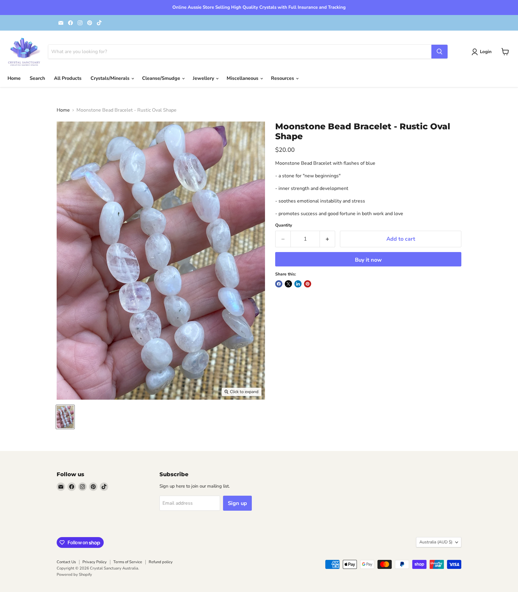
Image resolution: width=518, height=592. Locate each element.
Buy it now (368, 259)
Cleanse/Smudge (161, 78)
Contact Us (66, 562)
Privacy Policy (94, 562)
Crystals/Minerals (111, 78)
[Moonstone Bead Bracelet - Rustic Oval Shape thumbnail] (65, 417)
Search (37, 78)
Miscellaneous (243, 78)
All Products (68, 78)
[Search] (439, 52)
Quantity (283, 225)
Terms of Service (127, 562)
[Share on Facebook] (278, 283)
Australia (435, 542)
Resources (283, 78)
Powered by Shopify (74, 574)
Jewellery (204, 78)
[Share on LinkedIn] (298, 283)
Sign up (237, 503)
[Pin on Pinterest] (307, 283)
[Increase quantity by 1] (327, 239)
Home (14, 78)
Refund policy (161, 562)
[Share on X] (288, 283)
